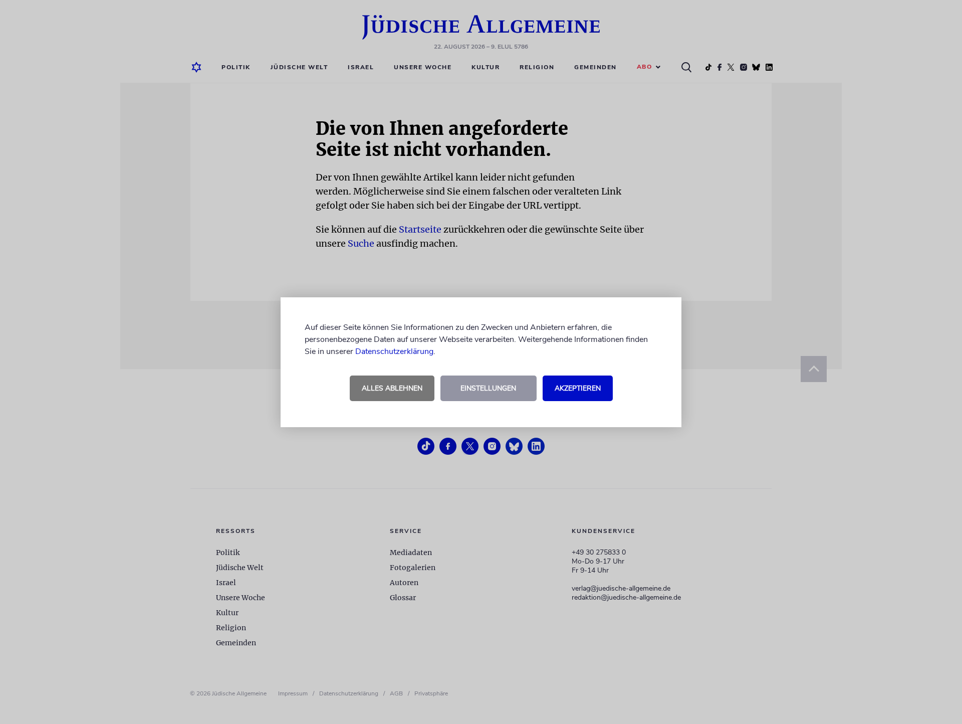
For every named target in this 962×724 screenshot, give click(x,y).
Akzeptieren (578, 388)
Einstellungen (488, 388)
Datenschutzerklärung (394, 351)
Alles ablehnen (392, 388)
